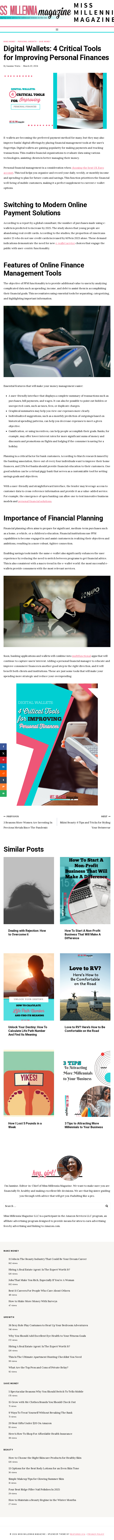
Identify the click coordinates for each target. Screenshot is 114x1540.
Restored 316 (77, 1534)
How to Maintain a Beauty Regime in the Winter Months (42, 1500)
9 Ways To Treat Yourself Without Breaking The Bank (40, 1412)
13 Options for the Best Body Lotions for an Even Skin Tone (44, 1468)
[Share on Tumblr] (3, 780)
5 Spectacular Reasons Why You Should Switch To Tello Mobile (46, 1391)
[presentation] (29, 890)
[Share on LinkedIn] (3, 766)
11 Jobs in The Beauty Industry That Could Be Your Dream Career (48, 1259)
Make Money (10, 41)
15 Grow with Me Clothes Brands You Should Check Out (42, 1402)
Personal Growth (27, 41)
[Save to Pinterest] (3, 760)
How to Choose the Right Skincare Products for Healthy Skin (45, 1457)
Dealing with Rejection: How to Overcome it (27, 932)
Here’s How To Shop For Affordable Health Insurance (40, 1433)
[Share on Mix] (3, 786)
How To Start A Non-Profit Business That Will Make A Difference (83, 934)
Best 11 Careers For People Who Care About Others (39, 1290)
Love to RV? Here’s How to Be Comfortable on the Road (85, 1029)
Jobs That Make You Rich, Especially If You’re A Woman (41, 1280)
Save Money (44, 41)
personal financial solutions (34, 501)
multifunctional (81, 656)
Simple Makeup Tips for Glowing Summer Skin (36, 1479)
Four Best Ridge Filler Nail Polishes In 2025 (34, 1489)
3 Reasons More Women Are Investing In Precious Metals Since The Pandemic (28, 822)
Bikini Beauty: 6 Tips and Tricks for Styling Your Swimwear (85, 822)
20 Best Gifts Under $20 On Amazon (30, 1423)
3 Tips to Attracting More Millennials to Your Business (84, 1125)
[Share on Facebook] (3, 746)
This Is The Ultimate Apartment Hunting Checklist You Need (45, 1357)
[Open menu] (57, 29)
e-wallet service (65, 243)
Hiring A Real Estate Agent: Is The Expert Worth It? (39, 1269)
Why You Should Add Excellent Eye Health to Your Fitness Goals (47, 1335)
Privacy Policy (95, 1534)
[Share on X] (3, 753)
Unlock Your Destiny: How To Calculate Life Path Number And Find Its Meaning (27, 1030)
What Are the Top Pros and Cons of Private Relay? (38, 1367)
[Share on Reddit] (3, 773)
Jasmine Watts (13, 66)
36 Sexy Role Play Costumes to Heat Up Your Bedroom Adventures (48, 1325)
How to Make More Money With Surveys (33, 1301)
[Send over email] (3, 793)
